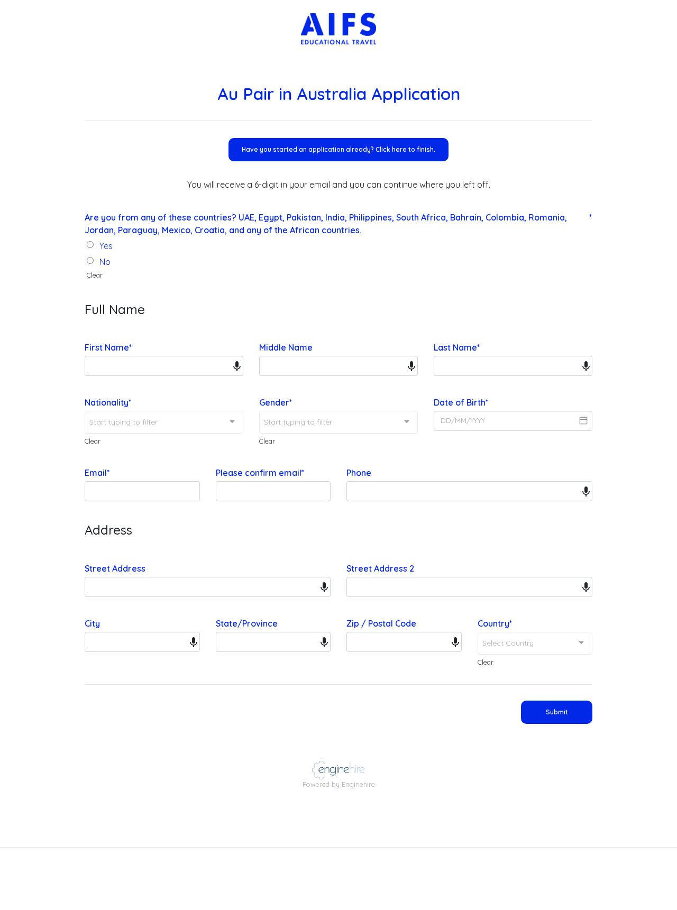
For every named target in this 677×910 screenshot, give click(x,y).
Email (97, 472)
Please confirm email (260, 472)
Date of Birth (461, 402)
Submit (557, 712)
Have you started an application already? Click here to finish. (338, 149)
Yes (106, 246)
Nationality (108, 402)
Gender (275, 402)
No (105, 261)
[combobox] (164, 422)
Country (495, 623)
